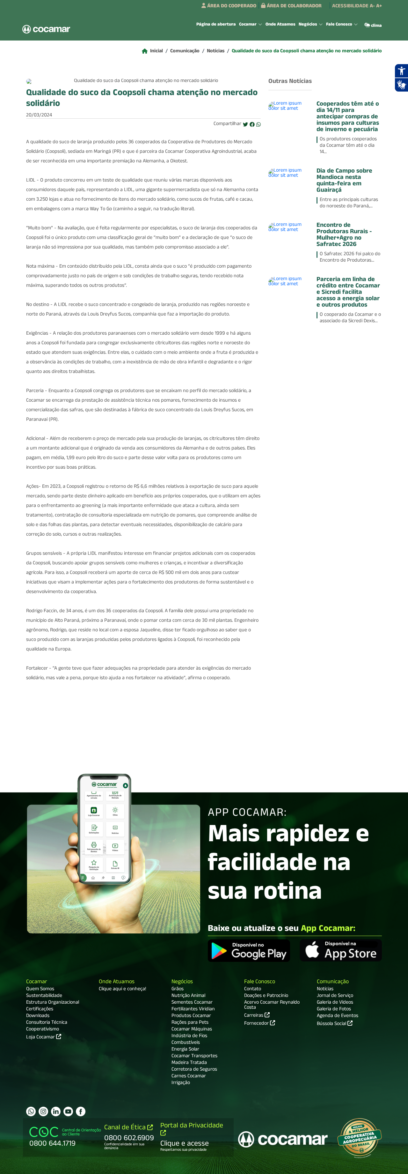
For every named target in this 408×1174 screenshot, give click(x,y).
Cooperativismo (42, 1030)
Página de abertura (216, 24)
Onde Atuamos (280, 24)
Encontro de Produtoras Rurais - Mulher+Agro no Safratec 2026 (344, 235)
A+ (379, 7)
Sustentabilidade (44, 996)
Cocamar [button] (248, 24)
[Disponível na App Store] (341, 951)
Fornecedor (257, 1023)
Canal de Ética (125, 1128)
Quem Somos (40, 989)
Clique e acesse (184, 1144)
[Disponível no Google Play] (249, 951)
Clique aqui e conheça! (122, 989)
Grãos (177, 989)
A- (372, 7)
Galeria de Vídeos (335, 1003)
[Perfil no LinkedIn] (56, 1111)
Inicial (156, 52)
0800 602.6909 (129, 1139)
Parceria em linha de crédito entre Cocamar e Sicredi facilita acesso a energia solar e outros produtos (348, 293)
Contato (252, 989)
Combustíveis (185, 1043)
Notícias (215, 52)
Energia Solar (185, 1050)
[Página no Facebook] (80, 1111)
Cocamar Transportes (194, 1056)
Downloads (37, 1016)
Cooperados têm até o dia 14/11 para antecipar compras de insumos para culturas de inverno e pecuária (348, 117)
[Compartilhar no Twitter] (245, 125)
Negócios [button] (308, 24)
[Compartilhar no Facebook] (252, 125)
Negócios (182, 982)
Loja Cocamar (41, 1038)
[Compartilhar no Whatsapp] (258, 125)
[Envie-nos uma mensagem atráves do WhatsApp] (31, 1111)
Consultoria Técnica (46, 1023)
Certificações (39, 1010)
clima (376, 26)
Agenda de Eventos (337, 1016)
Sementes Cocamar (192, 1003)
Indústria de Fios (189, 1036)
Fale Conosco (259, 982)
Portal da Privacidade (191, 1126)
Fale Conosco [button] (339, 24)
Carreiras (254, 1015)
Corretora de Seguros (194, 1070)
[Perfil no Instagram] (43, 1111)
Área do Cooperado (231, 7)
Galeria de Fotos (334, 1010)
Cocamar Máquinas (191, 1030)
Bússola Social (332, 1024)
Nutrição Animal (188, 996)
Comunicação (185, 52)
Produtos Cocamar (191, 1016)
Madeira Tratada (189, 1063)
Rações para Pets (189, 1023)
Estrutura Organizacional (52, 1003)
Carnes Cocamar (188, 1077)
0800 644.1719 (52, 1144)
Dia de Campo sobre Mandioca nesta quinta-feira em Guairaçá (344, 181)
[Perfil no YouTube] (68, 1111)
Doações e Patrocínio (266, 996)
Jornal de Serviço (335, 996)
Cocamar (36, 982)
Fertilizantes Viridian (193, 1010)
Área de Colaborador (294, 7)
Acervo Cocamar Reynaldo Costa (272, 1005)
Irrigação (180, 1083)
